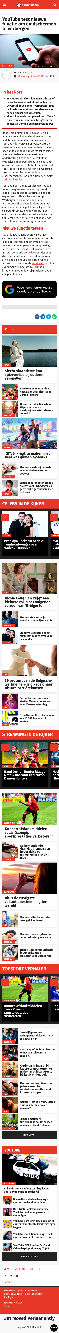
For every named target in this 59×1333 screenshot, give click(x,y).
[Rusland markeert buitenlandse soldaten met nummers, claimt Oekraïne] (10, 1116)
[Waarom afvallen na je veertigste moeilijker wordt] (10, 613)
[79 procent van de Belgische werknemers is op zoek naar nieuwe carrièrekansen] (29, 646)
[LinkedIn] (16, 1274)
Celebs (7, 642)
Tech (32, 1269)
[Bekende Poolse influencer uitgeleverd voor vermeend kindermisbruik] (29, 1156)
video (31, 252)
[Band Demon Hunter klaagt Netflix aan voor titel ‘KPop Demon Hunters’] (10, 385)
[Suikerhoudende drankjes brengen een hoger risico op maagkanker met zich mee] (10, 843)
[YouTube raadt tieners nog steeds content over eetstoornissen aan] (7, 1233)
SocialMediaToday (12, 179)
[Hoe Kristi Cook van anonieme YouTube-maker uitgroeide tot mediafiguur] (7, 1209)
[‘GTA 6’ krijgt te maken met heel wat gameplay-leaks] (29, 419)
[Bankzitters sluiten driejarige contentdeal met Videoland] (7, 1198)
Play (6, 592)
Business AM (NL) (12, 1294)
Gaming (7, 447)
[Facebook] (5, 1274)
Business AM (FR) (33, 1294)
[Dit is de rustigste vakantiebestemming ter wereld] (29, 864)
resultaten (38, 263)
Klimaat (7, 1077)
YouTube (7, 65)
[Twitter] (11, 1274)
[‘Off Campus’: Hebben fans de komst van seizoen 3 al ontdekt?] (10, 1046)
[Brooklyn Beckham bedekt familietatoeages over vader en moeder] (10, 630)
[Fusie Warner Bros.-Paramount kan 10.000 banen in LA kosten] (10, 712)
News (6, 1269)
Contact (7, 1306)
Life (5, 674)
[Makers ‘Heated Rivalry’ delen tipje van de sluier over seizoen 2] (10, 1099)
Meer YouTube (38, 1256)
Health (7, 365)
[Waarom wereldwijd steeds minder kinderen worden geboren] (10, 464)
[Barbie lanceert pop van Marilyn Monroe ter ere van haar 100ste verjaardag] (10, 695)
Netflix (7, 398)
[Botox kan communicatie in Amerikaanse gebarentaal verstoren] (10, 946)
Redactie (27, 72)
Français (7, 1282)
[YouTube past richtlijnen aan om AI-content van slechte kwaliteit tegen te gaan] (7, 1221)
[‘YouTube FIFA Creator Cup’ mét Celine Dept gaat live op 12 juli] (7, 1244)
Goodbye (8, 1297)
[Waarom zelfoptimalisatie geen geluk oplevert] (10, 912)
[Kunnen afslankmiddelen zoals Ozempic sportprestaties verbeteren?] (29, 795)
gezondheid (9, 625)
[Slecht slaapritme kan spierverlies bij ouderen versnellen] (29, 337)
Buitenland (9, 477)
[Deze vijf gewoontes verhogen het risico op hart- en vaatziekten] (10, 1029)
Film (5, 707)
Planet (23, 1269)
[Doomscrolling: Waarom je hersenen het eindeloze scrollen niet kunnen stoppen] (10, 1081)
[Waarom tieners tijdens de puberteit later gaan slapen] (10, 929)
